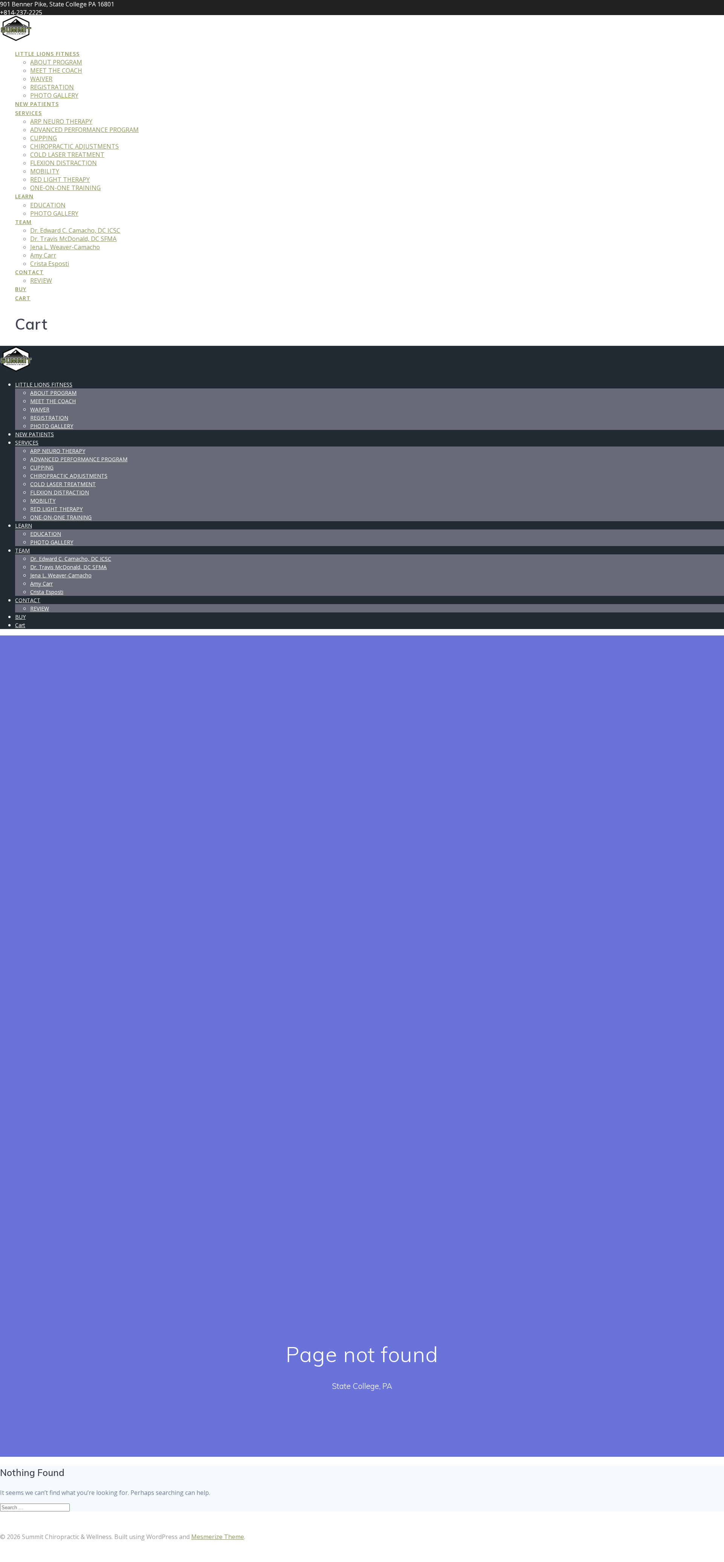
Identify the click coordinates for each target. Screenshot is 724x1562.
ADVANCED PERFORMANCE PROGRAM (84, 130)
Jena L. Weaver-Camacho (65, 247)
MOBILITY (44, 171)
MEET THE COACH (56, 70)
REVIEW (41, 280)
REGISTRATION (52, 87)
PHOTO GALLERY (54, 95)
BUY (20, 289)
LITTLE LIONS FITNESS (47, 53)
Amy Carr (43, 255)
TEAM (23, 222)
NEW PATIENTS (37, 103)
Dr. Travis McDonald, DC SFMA (73, 239)
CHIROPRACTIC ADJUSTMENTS (74, 146)
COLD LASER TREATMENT (67, 154)
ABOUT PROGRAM (56, 62)
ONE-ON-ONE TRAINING (65, 188)
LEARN (24, 196)
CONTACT (29, 272)
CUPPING (43, 138)
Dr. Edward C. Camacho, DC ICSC (75, 230)
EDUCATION (48, 205)
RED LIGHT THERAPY (60, 179)
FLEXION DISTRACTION (63, 163)
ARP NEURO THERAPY (61, 121)
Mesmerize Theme (217, 1537)
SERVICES (28, 113)
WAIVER (41, 79)
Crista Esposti (49, 263)
